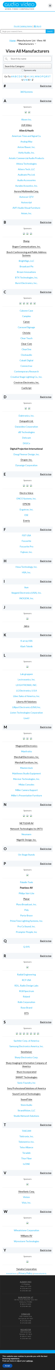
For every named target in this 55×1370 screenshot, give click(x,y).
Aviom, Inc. (26, 213)
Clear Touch (26, 338)
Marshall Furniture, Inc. (26, 762)
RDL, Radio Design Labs (26, 985)
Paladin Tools (26, 882)
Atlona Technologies (26, 163)
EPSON (26, 504)
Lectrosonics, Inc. (26, 679)
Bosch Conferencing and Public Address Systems (26, 254)
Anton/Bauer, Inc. (26, 147)
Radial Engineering (26, 974)
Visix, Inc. (26, 1202)
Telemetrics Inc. (26, 1141)
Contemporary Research (26, 371)
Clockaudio (26, 354)
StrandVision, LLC (26, 1110)
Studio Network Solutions (26, 1115)
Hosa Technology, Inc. (26, 566)
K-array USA (26, 640)
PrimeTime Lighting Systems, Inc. (26, 920)
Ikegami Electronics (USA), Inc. (26, 592)
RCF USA (26, 980)
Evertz (26, 520)
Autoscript (26, 202)
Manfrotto (26, 751)
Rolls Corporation (26, 1002)
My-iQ (38, 26)
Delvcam (26, 437)
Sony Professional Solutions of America (26, 1088)
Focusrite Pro (26, 546)
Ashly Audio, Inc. (26, 152)
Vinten (26, 1197)
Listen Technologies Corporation (26, 712)
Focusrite (26, 540)
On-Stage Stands (26, 854)
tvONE (26, 1164)
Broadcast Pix (26, 266)
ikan (26, 587)
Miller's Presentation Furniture (26, 795)
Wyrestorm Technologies (26, 1241)
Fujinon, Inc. (26, 552)
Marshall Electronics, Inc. (26, 756)
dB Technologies (26, 432)
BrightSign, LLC (26, 260)
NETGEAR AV (26, 823)
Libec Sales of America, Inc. (26, 696)
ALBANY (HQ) (25, 1282)
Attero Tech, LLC (26, 169)
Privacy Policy (25, 1273)
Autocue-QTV (26, 196)
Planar (26, 898)
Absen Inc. (26, 119)
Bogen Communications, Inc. (26, 246)
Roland (26, 996)
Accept (7, 1366)
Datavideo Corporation (26, 426)
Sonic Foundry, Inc (26, 1082)
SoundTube (26, 1099)
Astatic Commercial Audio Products (26, 158)
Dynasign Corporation (26, 465)
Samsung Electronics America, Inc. (26, 1046)
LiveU (26, 718)
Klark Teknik (26, 646)
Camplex (26, 316)
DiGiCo (26, 443)
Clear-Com (26, 343)
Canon (26, 321)
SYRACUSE (25, 1314)
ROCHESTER (25, 1329)
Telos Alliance (26, 1147)
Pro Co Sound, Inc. (26, 926)
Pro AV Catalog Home (23, 26)
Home (12, 40)
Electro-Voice (26, 493)
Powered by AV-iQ (40, 1273)
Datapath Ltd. (26, 421)
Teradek (26, 1152)
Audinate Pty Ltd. (26, 174)
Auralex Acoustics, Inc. (26, 185)
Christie (26, 332)
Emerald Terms (11, 1273)
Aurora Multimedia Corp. (26, 191)
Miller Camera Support (26, 790)
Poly (26, 909)
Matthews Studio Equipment (26, 773)
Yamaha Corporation (26, 1269)
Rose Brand (26, 1007)
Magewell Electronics (26, 745)
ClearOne (26, 349)
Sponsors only (30, 70)
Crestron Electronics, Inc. (26, 382)
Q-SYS (26, 946)
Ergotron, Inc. (26, 509)
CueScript (26, 388)
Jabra (26, 626)
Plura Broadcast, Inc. (26, 904)
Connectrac (26, 365)
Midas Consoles (26, 784)
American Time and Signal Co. (26, 136)
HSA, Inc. (26, 572)
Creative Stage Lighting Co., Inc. (26, 376)
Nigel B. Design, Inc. (26, 839)
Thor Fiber (26, 1158)
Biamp (26, 241)
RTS (26, 1013)
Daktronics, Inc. (26, 415)
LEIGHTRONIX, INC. (26, 685)
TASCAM (26, 1130)
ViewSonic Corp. (26, 1191)
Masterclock (26, 767)
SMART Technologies (26, 1077)
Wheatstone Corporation (26, 1230)
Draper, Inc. (26, 459)
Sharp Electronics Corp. (26, 1057)
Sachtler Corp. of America (26, 1040)
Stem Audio (26, 1104)
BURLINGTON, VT (25, 1297)
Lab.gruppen (26, 674)
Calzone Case (26, 310)
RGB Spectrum (26, 991)
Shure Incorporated (26, 1071)
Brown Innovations (26, 272)
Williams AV (26, 1235)
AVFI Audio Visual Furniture (26, 207)
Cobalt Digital (26, 360)
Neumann (26, 834)
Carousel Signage (26, 327)
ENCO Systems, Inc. (26, 498)
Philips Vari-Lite (26, 893)
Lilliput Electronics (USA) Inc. (26, 707)
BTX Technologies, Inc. (26, 277)
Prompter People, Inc (26, 932)
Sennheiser (26, 1051)
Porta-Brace (26, 915)
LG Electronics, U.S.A (26, 690)
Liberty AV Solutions (26, 701)
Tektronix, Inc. (26, 1136)
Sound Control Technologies (26, 1093)
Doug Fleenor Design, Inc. (26, 454)
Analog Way (26, 141)
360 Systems (26, 91)
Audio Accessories (26, 180)
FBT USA (26, 535)
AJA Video (26, 125)
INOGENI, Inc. (26, 598)
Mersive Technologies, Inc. (26, 779)
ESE (26, 515)
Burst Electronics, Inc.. (26, 283)
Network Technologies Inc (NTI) (26, 828)
